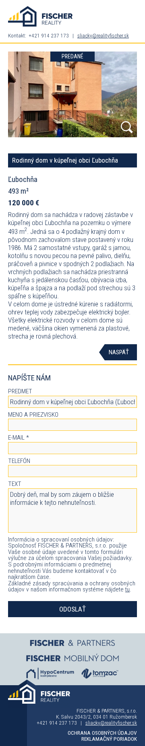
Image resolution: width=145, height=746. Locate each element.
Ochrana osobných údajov (102, 733)
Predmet (20, 391)
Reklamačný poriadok (109, 739)
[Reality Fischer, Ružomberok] (40, 16)
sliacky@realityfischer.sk (103, 36)
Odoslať (72, 609)
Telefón (19, 461)
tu (127, 589)
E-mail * (18, 438)
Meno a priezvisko (33, 415)
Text (14, 484)
